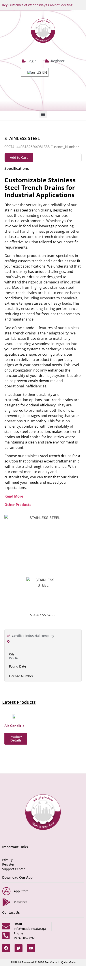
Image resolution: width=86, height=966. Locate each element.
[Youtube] (31, 948)
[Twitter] (18, 948)
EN (42, 72)
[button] (43, 114)
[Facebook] (6, 948)
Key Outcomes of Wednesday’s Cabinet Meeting (37, 5)
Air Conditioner (17, 725)
